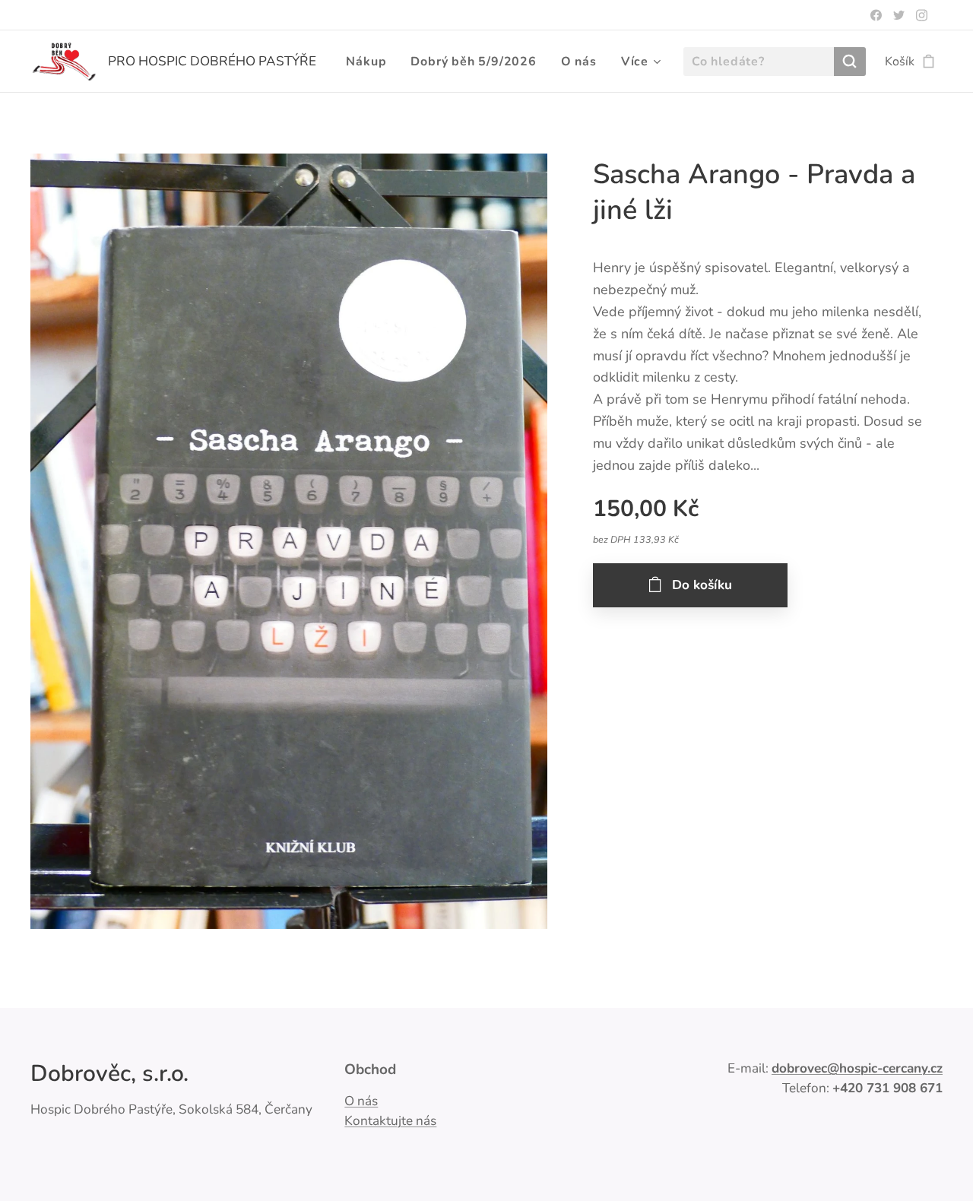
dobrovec (799, 1068)
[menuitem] (370, 62)
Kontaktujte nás (390, 1121)
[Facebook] (876, 15)
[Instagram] (921, 15)
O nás (361, 1101)
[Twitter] (898, 15)
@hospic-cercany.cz (885, 1068)
